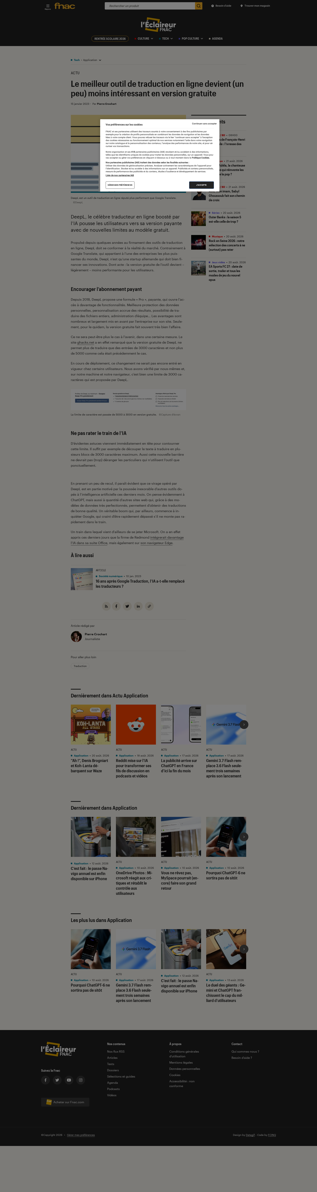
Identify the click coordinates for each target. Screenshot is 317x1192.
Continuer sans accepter (204, 123)
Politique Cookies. (200, 157)
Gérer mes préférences (120, 185)
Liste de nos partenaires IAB (120, 175)
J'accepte (201, 185)
